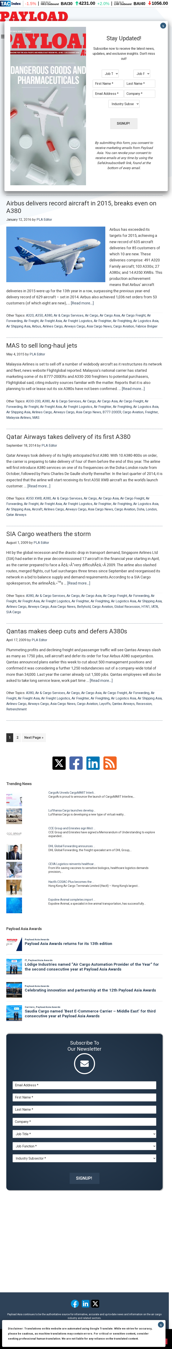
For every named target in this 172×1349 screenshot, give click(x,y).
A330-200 (33, 401)
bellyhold (84, 606)
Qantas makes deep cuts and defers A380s (66, 631)
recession (144, 703)
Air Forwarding (139, 595)
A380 (48, 315)
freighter (151, 412)
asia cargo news (99, 326)
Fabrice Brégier (147, 326)
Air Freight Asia (51, 321)
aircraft (37, 509)
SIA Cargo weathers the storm (48, 534)
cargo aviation (123, 326)
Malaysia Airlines (18, 417)
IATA (154, 606)
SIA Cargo (13, 612)
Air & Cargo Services (68, 315)
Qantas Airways (123, 703)
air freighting (122, 321)
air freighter (102, 321)
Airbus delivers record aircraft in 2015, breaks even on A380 (81, 207)
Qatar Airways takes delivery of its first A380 (68, 437)
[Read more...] (82, 303)
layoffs (105, 703)
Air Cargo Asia (110, 315)
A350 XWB (34, 498)
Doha (140, 509)
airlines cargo (53, 326)
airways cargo (74, 326)
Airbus (36, 326)
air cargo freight (133, 315)
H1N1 (145, 606)
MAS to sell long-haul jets (41, 345)
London (151, 509)
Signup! (84, 1178)
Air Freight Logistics (77, 321)
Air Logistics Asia (145, 321)
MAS (35, 417)
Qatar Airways (16, 514)
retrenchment (16, 709)
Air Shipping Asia (18, 326)
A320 (30, 315)
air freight (31, 321)
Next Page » (33, 738)
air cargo (91, 315)
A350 (39, 315)
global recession (127, 606)
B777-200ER (112, 412)
